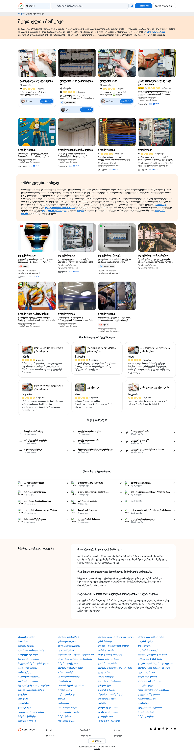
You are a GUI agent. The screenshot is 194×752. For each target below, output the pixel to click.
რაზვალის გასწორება (108, 659)
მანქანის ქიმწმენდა (27, 716)
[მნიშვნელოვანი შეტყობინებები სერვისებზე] (131, 5)
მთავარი (21, 14)
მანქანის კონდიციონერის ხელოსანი (115, 668)
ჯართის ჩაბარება (66, 672)
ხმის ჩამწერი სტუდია (68, 707)
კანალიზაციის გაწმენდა (149, 681)
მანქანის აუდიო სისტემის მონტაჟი (154, 668)
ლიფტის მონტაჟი (106, 690)
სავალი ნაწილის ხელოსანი (151, 637)
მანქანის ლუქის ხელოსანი (70, 668)
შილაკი (61, 699)
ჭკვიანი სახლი (65, 690)
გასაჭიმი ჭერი (104, 685)
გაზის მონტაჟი (105, 641)
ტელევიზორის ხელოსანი (150, 707)
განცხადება (145, 6)
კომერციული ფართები (109, 721)
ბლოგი (117, 730)
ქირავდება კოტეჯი (66, 721)
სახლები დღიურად (27, 721)
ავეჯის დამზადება (106, 677)
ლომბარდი (143, 703)
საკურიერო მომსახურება (29, 677)
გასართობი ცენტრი (147, 699)
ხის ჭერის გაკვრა (146, 685)
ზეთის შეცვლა (144, 646)
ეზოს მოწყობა (64, 681)
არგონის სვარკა (145, 641)
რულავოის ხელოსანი (28, 659)
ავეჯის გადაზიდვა (146, 672)
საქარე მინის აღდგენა (148, 650)
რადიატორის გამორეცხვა (110, 654)
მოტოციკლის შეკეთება (69, 646)
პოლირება (23, 641)
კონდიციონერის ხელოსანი (31, 712)
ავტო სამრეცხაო (66, 650)
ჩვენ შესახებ (85, 730)
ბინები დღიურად (146, 716)
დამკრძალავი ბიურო (108, 707)
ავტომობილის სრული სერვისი (32, 650)
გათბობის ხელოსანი (28, 681)
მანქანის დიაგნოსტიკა (68, 637)
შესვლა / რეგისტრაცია (164, 6)
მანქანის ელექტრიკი (68, 663)
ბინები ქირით (64, 716)
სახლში (80, 210)
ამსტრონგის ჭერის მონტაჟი (31, 690)
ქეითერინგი (23, 703)
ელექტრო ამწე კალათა (149, 694)
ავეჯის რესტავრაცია (147, 677)
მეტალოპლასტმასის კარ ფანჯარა (34, 685)
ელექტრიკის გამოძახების (54, 210)
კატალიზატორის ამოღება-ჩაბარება (75, 659)
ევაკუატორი (103, 672)
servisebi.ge (161, 204)
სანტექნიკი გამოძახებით (109, 681)
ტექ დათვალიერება (27, 668)
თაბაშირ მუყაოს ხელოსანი (71, 685)
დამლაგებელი (25, 672)
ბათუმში (24, 213)
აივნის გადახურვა (66, 694)
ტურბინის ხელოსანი (107, 663)
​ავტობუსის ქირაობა (107, 699)
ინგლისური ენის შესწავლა (110, 694)
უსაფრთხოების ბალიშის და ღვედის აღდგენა (157, 663)
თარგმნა (102, 703)
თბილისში (160, 210)
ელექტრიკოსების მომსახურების (60, 207)
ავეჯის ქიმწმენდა (146, 712)
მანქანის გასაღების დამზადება (152, 654)
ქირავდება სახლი (106, 716)
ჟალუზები (22, 694)
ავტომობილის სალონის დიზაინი (113, 646)
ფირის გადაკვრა (106, 650)
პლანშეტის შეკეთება (108, 712)
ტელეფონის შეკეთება (68, 712)
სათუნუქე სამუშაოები (28, 654)
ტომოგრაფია (24, 707)
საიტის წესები (85, 736)
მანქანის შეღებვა (26, 646)
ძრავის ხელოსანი (26, 637)
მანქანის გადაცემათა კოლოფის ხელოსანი (117, 637)
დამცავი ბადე (64, 703)
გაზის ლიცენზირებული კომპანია (153, 690)
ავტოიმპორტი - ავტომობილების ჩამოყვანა (77, 654)
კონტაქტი (118, 736)
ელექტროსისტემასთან (154, 32)
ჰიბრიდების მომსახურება (150, 659)
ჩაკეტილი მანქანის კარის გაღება (33, 663)
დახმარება (50, 736)
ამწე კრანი (23, 699)
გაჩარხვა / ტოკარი (67, 641)
